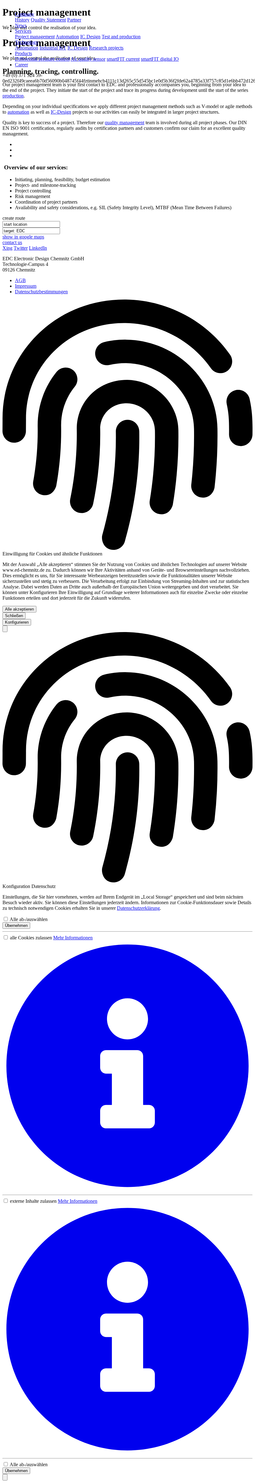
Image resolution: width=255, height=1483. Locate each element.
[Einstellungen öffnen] (4, 1477)
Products (23, 53)
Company (24, 14)
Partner (74, 19)
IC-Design (61, 112)
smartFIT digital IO (160, 59)
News (20, 25)
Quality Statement (48, 19)
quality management (124, 122)
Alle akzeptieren (19, 609)
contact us (12, 242)
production (13, 95)
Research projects (106, 47)
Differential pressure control (42, 59)
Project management (35, 36)
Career (21, 64)
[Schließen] (4, 629)
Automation (67, 36)
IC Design (90, 36)
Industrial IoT (52, 47)
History (22, 19)
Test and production (121, 36)
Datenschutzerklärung (138, 908)
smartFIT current (123, 59)
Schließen (14, 615)
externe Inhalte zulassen (33, 1201)
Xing (7, 248)
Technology (26, 42)
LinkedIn (38, 248)
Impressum (25, 286)
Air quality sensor (88, 59)
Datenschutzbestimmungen (41, 291)
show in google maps (23, 236)
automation (18, 112)
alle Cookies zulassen (31, 937)
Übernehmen (16, 925)
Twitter (21, 248)
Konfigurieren (17, 622)
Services (23, 31)
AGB (20, 280)
